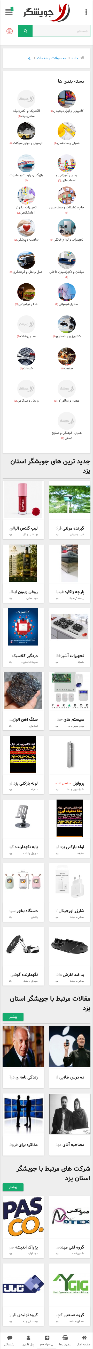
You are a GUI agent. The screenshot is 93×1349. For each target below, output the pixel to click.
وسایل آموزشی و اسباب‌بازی (67, 178)
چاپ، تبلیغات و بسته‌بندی (66, 210)
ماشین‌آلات (78, 1253)
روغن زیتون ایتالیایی (21, 592)
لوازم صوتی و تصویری (73, 726)
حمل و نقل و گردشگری (26, 272)
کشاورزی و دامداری (67, 336)
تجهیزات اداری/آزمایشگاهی (26, 210)
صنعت (67, 368)
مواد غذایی (32, 598)
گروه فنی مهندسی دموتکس (60, 1247)
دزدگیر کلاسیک (25, 655)
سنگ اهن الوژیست (21, 719)
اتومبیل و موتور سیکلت (26, 143)
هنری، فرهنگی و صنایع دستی (67, 435)
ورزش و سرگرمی (26, 400)
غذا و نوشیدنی (26, 304)
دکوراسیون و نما (75, 789)
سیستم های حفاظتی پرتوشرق (59, 719)
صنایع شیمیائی (66, 304)
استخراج (33, 726)
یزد (57, 534)
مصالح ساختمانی (75, 1321)
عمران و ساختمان (67, 143)
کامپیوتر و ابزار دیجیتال (66, 111)
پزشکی (34, 917)
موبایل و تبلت (30, 853)
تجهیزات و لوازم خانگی (66, 239)
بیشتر (13, 1017)
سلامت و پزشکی (26, 239)
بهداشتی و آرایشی (28, 534)
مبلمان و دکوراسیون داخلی (66, 274)
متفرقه (81, 662)
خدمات (26, 368)
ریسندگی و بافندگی (74, 598)
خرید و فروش (77, 534)
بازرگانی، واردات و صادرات (26, 178)
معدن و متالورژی (66, 400)
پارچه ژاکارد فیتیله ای (66, 592)
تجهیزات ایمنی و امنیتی (26, 662)
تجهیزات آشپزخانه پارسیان (62, 655)
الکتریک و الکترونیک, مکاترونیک (26, 113)
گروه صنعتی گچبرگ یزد (64, 1315)
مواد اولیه (33, 1253)
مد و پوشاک (26, 336)
